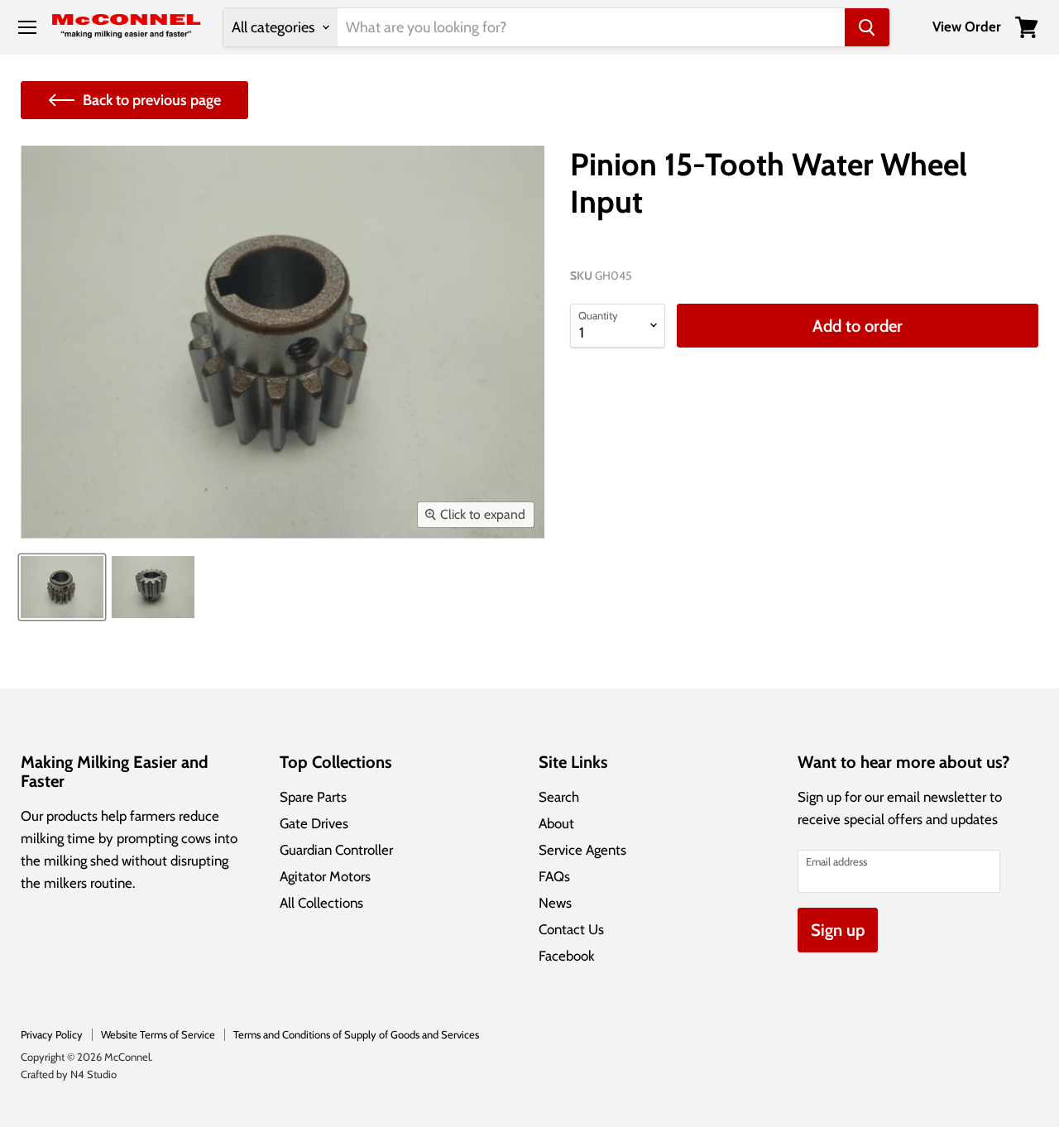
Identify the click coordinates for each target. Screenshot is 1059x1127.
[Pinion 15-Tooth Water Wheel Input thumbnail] (62, 587)
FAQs (554, 876)
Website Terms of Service (158, 1034)
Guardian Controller (336, 850)
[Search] (867, 27)
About (556, 823)
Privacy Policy (52, 1034)
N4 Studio (93, 1074)
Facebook (567, 955)
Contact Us (571, 929)
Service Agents (582, 850)
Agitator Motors (325, 876)
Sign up (838, 929)
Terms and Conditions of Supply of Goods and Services (356, 1034)
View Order (966, 27)
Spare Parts (313, 797)
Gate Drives (314, 823)
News (555, 902)
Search (559, 797)
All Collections (321, 902)
